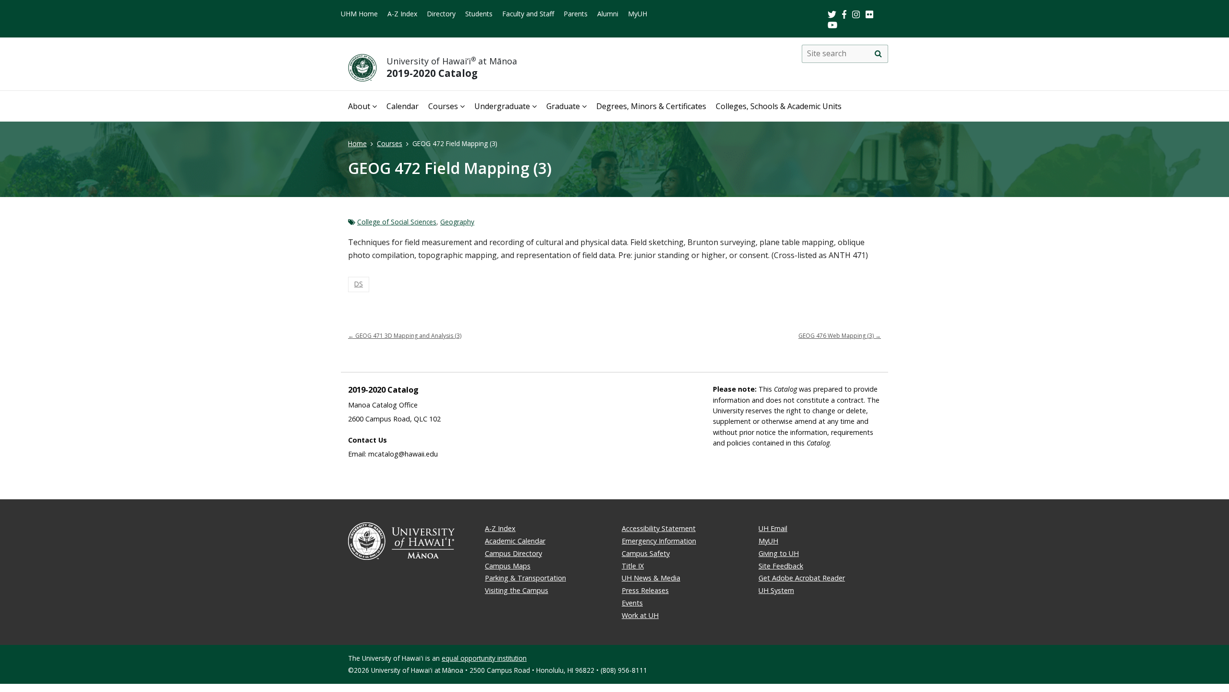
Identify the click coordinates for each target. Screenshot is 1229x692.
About (359, 106)
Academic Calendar (515, 540)
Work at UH (640, 615)
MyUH (637, 13)
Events (632, 602)
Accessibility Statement (659, 528)
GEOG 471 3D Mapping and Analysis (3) (404, 336)
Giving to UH (779, 553)
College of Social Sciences (396, 221)
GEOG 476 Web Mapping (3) (839, 336)
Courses (443, 106)
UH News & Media (651, 577)
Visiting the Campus (516, 590)
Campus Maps (507, 565)
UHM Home (359, 13)
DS (358, 283)
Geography (457, 221)
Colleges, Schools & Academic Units (779, 106)
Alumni (607, 13)
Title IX (633, 565)
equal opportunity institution (484, 658)
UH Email (773, 528)
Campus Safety (646, 553)
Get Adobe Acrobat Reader (802, 577)
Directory (441, 13)
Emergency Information (659, 540)
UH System (776, 590)
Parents (576, 13)
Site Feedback (781, 565)
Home (357, 143)
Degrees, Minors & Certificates (651, 106)
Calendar (402, 106)
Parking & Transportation (525, 577)
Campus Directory (513, 553)
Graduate (563, 106)
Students (479, 13)
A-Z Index (402, 13)
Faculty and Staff (528, 13)
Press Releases (645, 590)
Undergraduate (502, 106)
